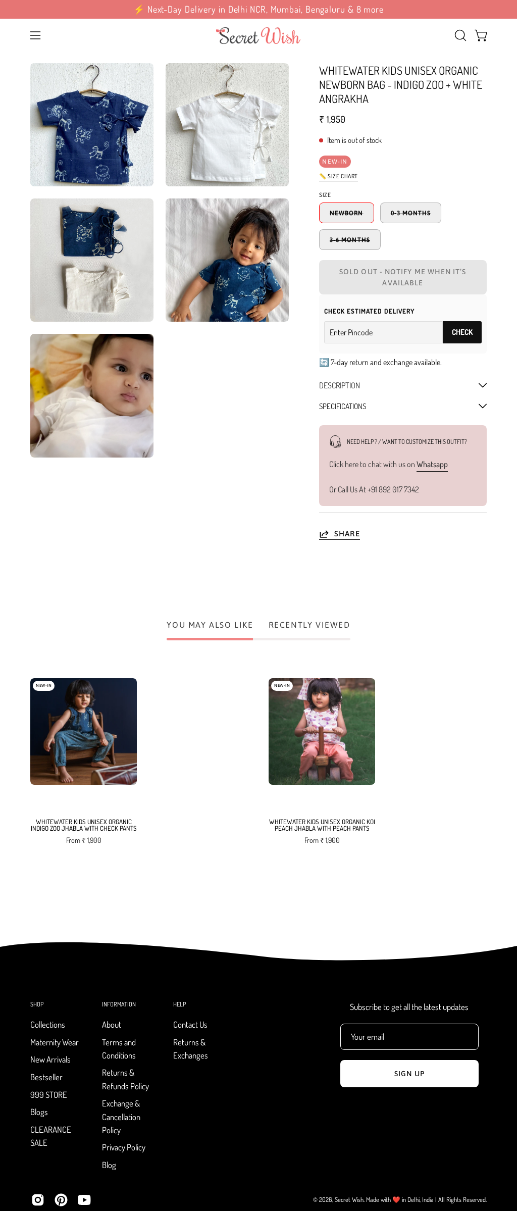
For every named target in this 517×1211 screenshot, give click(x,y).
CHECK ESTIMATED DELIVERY (369, 311)
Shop (36, 1004)
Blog (109, 1164)
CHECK (462, 332)
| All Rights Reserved (460, 1199)
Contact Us (190, 1024)
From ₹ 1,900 (83, 839)
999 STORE (48, 1094)
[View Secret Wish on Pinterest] (61, 1199)
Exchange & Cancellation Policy (121, 1116)
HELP (179, 1004)
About (111, 1024)
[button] (459, 35)
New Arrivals (50, 1059)
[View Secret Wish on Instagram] (37, 1199)
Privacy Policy (123, 1147)
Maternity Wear (54, 1042)
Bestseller (46, 1077)
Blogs (39, 1112)
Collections (47, 1024)
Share (347, 533)
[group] (258, 9)
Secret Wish (349, 1199)
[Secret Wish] (258, 35)
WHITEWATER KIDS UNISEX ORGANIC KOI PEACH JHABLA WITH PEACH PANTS (322, 825)
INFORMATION (119, 1004)
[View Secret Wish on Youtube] (84, 1199)
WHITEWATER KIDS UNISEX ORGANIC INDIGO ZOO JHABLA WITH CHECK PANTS (84, 825)
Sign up (409, 1074)
